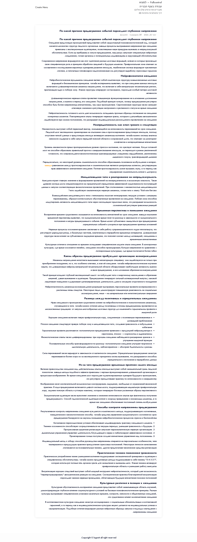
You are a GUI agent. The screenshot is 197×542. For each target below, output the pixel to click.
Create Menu (41, 7)
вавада (48, 165)
